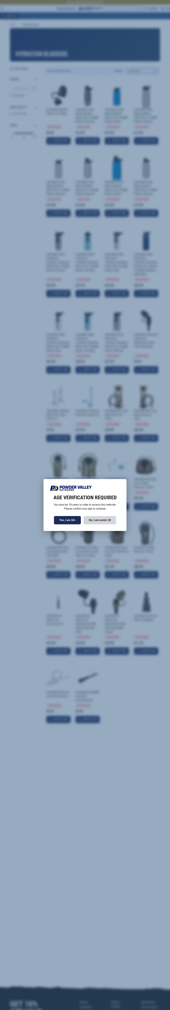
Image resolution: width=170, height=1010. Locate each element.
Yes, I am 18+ (67, 520)
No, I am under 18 (100, 520)
